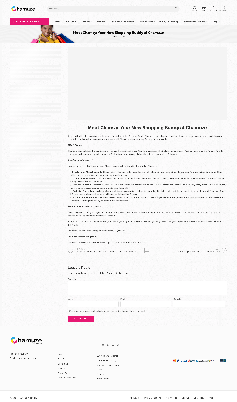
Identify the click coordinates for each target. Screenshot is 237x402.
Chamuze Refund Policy (108, 365)
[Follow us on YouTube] (113, 345)
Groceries (100, 21)
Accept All (223, 396)
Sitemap (100, 374)
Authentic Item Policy (106, 360)
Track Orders (103, 378)
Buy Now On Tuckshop (108, 356)
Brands (86, 21)
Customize (181, 396)
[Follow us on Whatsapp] (118, 345)
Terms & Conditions (67, 377)
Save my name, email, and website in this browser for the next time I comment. (108, 311)
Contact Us (63, 364)
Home (58, 21)
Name (71, 299)
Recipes (61, 368)
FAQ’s (99, 369)
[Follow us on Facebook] (98, 345)
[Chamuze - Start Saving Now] (23, 8)
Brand (122, 37)
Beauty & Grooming (168, 21)
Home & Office (146, 21)
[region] (118, 394)
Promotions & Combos (194, 21)
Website (177, 299)
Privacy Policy (64, 373)
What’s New (72, 21)
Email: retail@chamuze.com (23, 358)
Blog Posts (63, 359)
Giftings (214, 21)
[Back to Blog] (147, 250)
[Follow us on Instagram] (103, 345)
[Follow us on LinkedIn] (108, 345)
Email (123, 299)
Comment (73, 279)
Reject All (202, 396)
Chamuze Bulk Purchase (122, 21)
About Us (62, 354)
